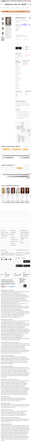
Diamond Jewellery (20, 386)
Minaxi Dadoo (20, 18)
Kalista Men (19, 331)
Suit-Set (13, 370)
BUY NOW (18, 48)
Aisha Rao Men (21, 330)
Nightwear (3, 362)
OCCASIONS (13, 243)
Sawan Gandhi (4, 313)
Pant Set (16, 375)
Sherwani (17, 367)
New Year (10, 421)
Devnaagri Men (4, 327)
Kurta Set (9, 399)
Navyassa (11, 412)
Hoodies (24, 368)
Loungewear (20, 372)
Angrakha (19, 371)
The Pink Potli (9, 345)
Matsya (9, 313)
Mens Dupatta (4, 372)
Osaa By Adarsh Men (20, 294)
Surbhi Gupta (27, 313)
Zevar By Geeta (11, 346)
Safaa (9, 314)
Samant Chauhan (4, 309)
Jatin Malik (16, 329)
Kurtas (21, 367)
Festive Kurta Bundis (23, 374)
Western (11, 374)
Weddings (26, 420)
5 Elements (10, 350)
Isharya (9, 343)
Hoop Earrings (8, 388)
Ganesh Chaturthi (9, 420)
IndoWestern (16, 374)
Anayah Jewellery (4, 349)
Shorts (2, 370)
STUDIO (24, 0)
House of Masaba (18, 311)
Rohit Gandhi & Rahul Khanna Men (16, 335)
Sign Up (25, 286)
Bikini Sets (3, 360)
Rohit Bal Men (18, 323)
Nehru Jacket (8, 367)
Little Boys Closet (4, 412)
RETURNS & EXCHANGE (24, 234)
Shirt (19, 405)
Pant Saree (25, 362)
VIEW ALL (27, 146)
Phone (24, 258)
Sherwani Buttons (19, 370)
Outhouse (19, 345)
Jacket (12, 405)
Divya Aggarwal (17, 309)
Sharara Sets (15, 358)
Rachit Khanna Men (5, 330)
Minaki (16, 347)
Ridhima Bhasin (5, 302)
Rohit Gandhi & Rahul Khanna (7, 303)
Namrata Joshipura (17, 307)
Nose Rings (3, 382)
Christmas (21, 420)
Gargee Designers (12, 331)
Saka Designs (23, 413)
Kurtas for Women (22, 356)
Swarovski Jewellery (14, 384)
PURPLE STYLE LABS (4, 232)
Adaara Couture (4, 315)
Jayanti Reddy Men (26, 338)
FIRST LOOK (3, 237)
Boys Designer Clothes (5, 404)
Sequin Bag (24, 392)
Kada (28, 388)
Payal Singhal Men (4, 334)
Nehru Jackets (21, 404)
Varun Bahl (25, 306)
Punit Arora (11, 334)
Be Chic (14, 350)
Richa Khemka (14, 314)
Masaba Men (21, 333)
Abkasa (15, 330)
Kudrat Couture (5, 333)
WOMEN (3, 0)
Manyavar (26, 295)
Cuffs (11, 380)
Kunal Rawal (4, 324)
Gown (11, 358)
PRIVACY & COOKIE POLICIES (24, 238)
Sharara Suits (3, 399)
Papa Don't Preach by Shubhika (13, 299)
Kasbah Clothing (26, 331)
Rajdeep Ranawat (10, 300)
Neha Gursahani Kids (11, 413)
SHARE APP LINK (26, 261)
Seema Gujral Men (4, 337)
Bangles (22, 380)
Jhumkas (26, 387)
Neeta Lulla (3, 307)
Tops (20, 358)
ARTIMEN (11, 330)
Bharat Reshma (4, 326)
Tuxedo (15, 371)
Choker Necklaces (15, 388)
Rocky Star (13, 294)
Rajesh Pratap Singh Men (15, 322)
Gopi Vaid (12, 311)
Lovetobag (11, 349)
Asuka (28, 323)
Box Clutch (3, 394)
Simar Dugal (17, 313)
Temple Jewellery (11, 386)
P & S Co (8, 411)
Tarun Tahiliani (4, 305)
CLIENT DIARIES (13, 245)
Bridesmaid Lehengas (5, 359)
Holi (5, 419)
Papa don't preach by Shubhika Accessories (13, 351)
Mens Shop (3, 375)
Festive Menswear (9, 375)
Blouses (7, 362)
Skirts (7, 360)
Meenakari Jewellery (5, 384)
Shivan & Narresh (4, 296)
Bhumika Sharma (25, 307)
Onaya (10, 296)
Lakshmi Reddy (23, 411)
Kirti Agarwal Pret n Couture (14, 415)
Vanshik (23, 322)
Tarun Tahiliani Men (5, 329)
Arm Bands (9, 383)
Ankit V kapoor (26, 320)
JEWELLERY (13, 0)
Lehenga (12, 398)
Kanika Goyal (14, 310)
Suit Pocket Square (18, 368)
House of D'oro (11, 347)
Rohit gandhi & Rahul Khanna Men (8, 323)
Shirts (13, 367)
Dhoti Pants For (4, 400)
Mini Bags (9, 392)
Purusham (27, 324)
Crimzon (19, 353)
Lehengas (3, 356)
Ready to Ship (4, 363)
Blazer (16, 405)
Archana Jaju (4, 314)
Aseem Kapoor (17, 317)
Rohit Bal (16, 302)
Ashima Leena (16, 306)
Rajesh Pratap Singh (19, 300)
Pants (27, 367)
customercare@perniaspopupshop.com (9, 254)
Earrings (7, 380)
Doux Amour (16, 349)
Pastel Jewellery (4, 386)
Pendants (25, 383)
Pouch (2, 391)
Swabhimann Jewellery (20, 346)
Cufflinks (3, 374)
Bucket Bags (3, 392)
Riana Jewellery (21, 347)
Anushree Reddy (4, 292)
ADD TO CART (26, 48)
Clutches (21, 390)
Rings (19, 380)
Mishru (19, 298)
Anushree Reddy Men (24, 329)
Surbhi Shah (11, 309)
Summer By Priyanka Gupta (6, 295)
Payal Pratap (23, 299)
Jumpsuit (9, 372)
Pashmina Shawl (9, 394)
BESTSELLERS (13, 232)
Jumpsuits (15, 360)
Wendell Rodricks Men (5, 338)
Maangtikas (8, 382)
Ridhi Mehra (21, 295)
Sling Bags (17, 391)
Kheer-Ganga (14, 324)
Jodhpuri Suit (10, 371)
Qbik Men (11, 329)
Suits (24, 367)
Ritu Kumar (11, 302)
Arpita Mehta (26, 311)
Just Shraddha (4, 347)
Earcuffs (17, 382)
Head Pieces (22, 382)
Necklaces (3, 380)
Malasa (22, 313)
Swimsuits (20, 360)
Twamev (9, 324)
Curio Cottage (4, 343)
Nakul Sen (23, 298)
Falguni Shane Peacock (5, 294)
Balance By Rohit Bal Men (16, 338)
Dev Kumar (14, 326)
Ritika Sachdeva (10, 353)
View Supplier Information (25, 64)
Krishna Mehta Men (21, 326)
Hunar (6, 346)
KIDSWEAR (19, 0)
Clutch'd (14, 345)
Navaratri (27, 419)
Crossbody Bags (23, 391)
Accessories (14, 372)
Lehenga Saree (13, 362)
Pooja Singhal (16, 291)
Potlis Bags (17, 390)
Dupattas (25, 360)
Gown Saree (19, 362)
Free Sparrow (4, 413)
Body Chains (3, 383)
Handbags (26, 390)
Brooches (5, 376)
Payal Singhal (10, 305)
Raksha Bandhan (20, 419)
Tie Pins (11, 368)
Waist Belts (6, 391)
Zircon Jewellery (22, 384)
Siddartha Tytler (23, 303)
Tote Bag (13, 392)
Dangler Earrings (20, 387)
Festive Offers (10, 363)
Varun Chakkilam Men (6, 339)
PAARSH (26, 333)
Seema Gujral (16, 303)
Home (2, 14)
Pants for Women (19, 359)
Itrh (18, 314)
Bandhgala (24, 371)
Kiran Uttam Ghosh (5, 298)
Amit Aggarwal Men (20, 327)
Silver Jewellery (4, 387)
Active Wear (20, 375)
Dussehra (3, 420)
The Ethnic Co (21, 324)
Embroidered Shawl (18, 394)
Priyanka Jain (20, 310)
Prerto (15, 353)
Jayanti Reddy (22, 296)
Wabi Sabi (24, 323)
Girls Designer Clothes (5, 398)
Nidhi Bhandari (4, 350)
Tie (1, 376)
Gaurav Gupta (17, 305)
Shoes (3, 390)
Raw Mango (3, 291)
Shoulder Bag (19, 392)
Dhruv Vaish (13, 320)
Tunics (27, 358)
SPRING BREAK (19, 337)
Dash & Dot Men (7, 320)
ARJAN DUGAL (27, 330)
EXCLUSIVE (13, 234)
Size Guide (25, 35)
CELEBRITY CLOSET (14, 239)
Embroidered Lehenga (19, 398)
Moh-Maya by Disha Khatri (17, 343)
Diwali (2, 419)
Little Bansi (13, 411)
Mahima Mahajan (13, 298)
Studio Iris (10, 315)
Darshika (10, 326)
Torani (13, 313)
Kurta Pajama (4, 371)
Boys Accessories (11, 407)
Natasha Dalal (9, 291)
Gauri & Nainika (15, 296)
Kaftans (23, 358)
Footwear (26, 375)
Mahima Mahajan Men (13, 333)
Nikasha (21, 306)
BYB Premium (23, 415)
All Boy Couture (4, 415)
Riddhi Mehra (26, 300)
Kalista (27, 296)
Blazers (9, 370)
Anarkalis (7, 356)
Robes (28, 368)
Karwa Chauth (4, 421)
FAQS (21, 240)
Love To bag (3, 345)
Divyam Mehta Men (6, 322)
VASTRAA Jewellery (26, 345)
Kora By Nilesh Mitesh (15, 339)
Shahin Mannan (4, 317)
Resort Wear (26, 359)
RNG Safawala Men (5, 335)
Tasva (2, 320)
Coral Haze (19, 350)
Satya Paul (22, 291)
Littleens (18, 413)
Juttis (13, 390)
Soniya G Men (12, 337)
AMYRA (2, 351)
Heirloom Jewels (19, 383)
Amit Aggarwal (9, 307)
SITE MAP (22, 242)
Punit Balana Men (11, 327)
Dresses (7, 358)
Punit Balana (3, 300)
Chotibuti (18, 411)
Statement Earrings (12, 387)
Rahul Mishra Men (18, 334)
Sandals (6, 390)
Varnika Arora (26, 343)
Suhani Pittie (3, 353)
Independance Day (10, 419)
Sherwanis (3, 358)
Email (19, 258)
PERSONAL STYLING (14, 241)
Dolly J (19, 292)
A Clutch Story (23, 349)
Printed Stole (25, 394)
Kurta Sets (12, 356)
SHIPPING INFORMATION (24, 232)
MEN (8, 0)
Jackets (10, 360)
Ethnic (7, 374)
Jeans (25, 370)
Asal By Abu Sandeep (12, 292)
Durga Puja (15, 420)
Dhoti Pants (13, 359)
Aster (3, 346)
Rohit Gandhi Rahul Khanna (6, 306)
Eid (15, 419)
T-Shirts (5, 370)
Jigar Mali (22, 314)
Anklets (13, 383)
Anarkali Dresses (18, 399)
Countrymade (20, 320)
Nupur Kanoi (3, 299)
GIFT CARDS (13, 237)
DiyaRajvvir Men (5, 331)
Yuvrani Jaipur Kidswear (19, 412)
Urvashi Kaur (10, 317)
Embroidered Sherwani (5, 405)
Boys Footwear (4, 407)
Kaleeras (13, 382)
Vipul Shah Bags (25, 350)
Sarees (16, 356)
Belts (10, 390)
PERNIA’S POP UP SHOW (5, 234)
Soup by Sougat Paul (5, 311)
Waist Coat (7, 368)
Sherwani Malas (26, 372)
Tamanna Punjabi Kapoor (18, 315)
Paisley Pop (25, 351)
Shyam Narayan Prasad (6, 310)
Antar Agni (27, 291)
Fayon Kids (3, 411)
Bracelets (15, 380)
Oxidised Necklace (23, 388)
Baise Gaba (15, 295)
